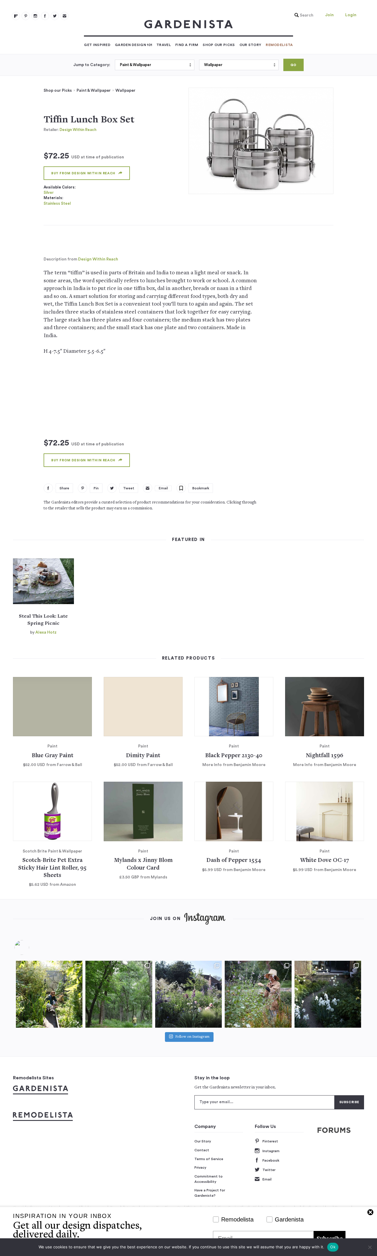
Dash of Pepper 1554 (233, 860)
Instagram (271, 1151)
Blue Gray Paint (52, 756)
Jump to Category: (91, 65)
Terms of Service (208, 1159)
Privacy (200, 1167)
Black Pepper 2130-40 (233, 756)
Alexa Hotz (46, 632)
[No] (370, 1247)
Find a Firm (186, 45)
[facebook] (45, 16)
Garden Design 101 (133, 45)
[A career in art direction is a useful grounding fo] (328, 994)
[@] (30, 947)
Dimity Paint (143, 756)
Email (267, 1179)
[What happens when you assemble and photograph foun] (118, 994)
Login (350, 15)
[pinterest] (26, 16)
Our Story (250, 45)
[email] (64, 16)
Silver (49, 192)
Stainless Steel (57, 203)
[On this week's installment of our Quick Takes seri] (258, 994)
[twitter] (55, 16)
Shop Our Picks (219, 45)
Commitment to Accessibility (208, 1179)
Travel (163, 45)
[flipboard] (16, 16)
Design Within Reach (77, 130)
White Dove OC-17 (324, 860)
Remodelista (279, 45)
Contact (201, 1150)
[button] (302, 15)
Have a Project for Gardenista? (209, 1192)
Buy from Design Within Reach (83, 173)
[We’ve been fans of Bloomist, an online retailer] (49, 994)
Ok (332, 1246)
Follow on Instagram (192, 1037)
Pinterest (270, 1141)
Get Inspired (97, 45)
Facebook (270, 1160)
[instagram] (35, 16)
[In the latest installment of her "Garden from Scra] (188, 994)
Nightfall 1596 (324, 756)
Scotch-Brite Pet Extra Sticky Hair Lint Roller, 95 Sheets (52, 868)
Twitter (268, 1170)
